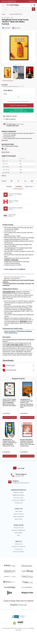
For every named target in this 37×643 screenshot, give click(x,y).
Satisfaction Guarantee (18, 546)
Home (3, 14)
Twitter (12, 635)
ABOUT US (18, 541)
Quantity (5, 93)
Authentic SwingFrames (18, 530)
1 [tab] (16, 65)
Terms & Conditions (18, 551)
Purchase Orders (18, 497)
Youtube (30, 635)
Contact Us (32, 1)
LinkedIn (24, 635)
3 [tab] (21, 65)
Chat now (19, 124)
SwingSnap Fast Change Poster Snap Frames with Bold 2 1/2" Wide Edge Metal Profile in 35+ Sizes (10, 443)
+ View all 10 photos (7, 80)
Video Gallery (18, 532)
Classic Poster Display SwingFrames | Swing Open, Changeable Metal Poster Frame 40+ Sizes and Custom (9, 402)
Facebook (6, 635)
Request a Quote (18, 492)
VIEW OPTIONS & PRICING (10, 417)
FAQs (18, 535)
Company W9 (18, 503)
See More (5, 140)
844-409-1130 (11, 1)
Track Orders (18, 511)
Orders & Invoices (18, 514)
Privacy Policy (19, 549)
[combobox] (18, 9)
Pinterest (18, 635)
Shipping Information (18, 495)
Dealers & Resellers (18, 516)
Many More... (6, 152)
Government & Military (18, 500)
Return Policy (18, 519)
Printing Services (18, 527)
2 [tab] (18, 65)
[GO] (33, 9)
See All (4, 175)
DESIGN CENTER (18, 525)
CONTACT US (18, 509)
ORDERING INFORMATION (18, 490)
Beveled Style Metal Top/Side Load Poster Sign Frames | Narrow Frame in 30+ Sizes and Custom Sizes (27, 443)
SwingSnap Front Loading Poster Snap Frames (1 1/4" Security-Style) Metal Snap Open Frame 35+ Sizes (26, 403)
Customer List (18, 544)
